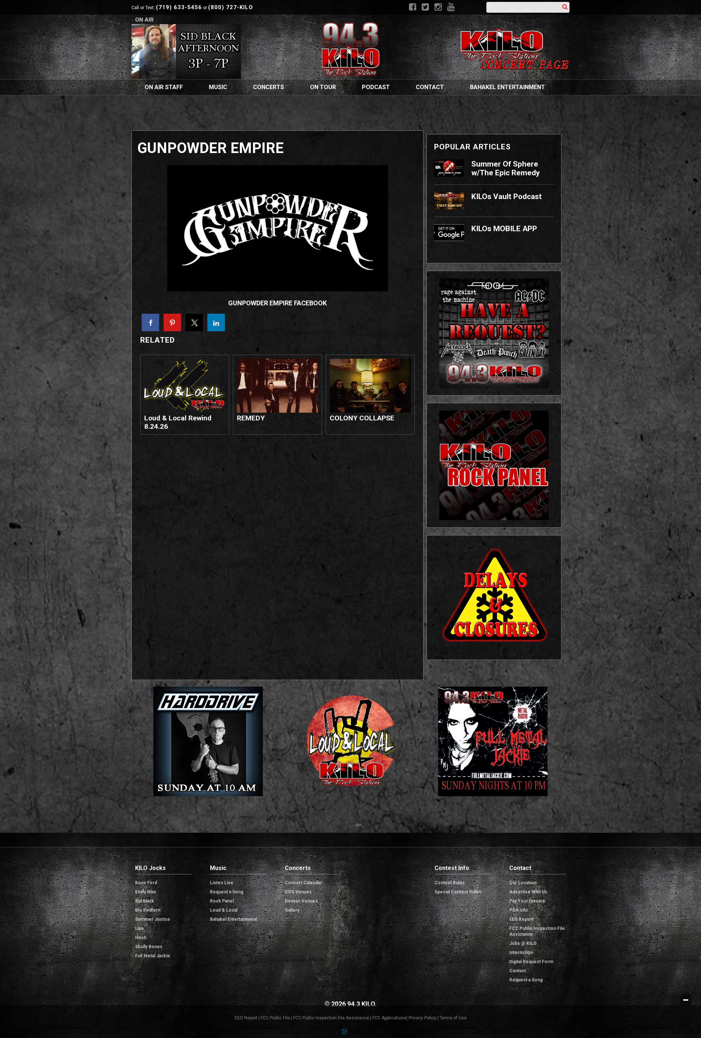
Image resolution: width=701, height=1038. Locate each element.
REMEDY (251, 418)
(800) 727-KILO (230, 7)
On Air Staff (164, 87)
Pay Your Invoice (527, 901)
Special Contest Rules (457, 891)
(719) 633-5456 (179, 7)
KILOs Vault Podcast (506, 196)
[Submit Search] (565, 6)
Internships (521, 952)
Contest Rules (449, 882)
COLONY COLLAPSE (362, 418)
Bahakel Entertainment (507, 87)
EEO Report (521, 919)
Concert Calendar (303, 882)
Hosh (140, 937)
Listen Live (221, 882)
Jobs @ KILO (523, 943)
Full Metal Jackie (152, 955)
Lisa (139, 928)
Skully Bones (148, 946)
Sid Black (144, 901)
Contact (430, 87)
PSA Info (518, 910)
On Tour (323, 87)
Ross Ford (146, 882)
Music (218, 87)
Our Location (522, 882)
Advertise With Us (528, 891)
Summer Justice (152, 919)
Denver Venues (301, 901)
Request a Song (226, 891)
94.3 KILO (350, 49)
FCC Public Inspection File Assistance (537, 931)
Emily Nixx (145, 891)
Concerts (268, 87)
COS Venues (298, 891)
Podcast (376, 87)
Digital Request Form (531, 961)
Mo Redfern (147, 910)
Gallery (292, 910)
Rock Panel (222, 901)
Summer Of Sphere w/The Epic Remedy (505, 168)
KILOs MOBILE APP (504, 228)
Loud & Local (223, 910)
